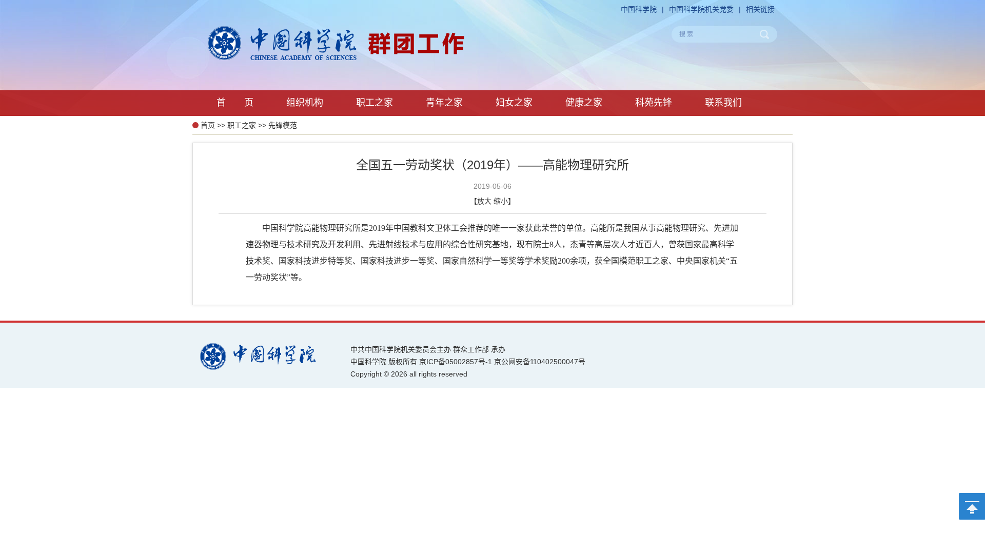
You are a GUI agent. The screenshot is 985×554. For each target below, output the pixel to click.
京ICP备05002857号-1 (455, 362)
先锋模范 (282, 125)
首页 (208, 125)
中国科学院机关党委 (701, 9)
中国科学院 (639, 9)
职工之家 (241, 125)
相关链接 (760, 9)
